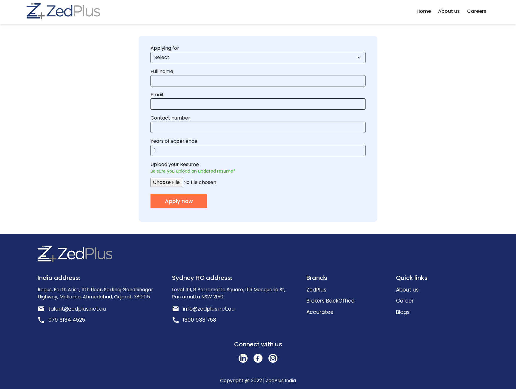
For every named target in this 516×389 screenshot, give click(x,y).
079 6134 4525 (66, 319)
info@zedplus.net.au (209, 308)
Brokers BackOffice (330, 300)
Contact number (170, 117)
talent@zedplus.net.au (77, 308)
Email (156, 94)
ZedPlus (316, 289)
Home (424, 11)
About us (449, 11)
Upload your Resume (174, 164)
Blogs (403, 312)
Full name (161, 71)
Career (405, 300)
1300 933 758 (199, 319)
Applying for (164, 48)
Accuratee (320, 312)
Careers (476, 11)
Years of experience (173, 141)
